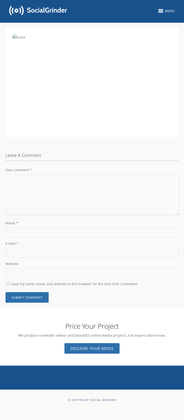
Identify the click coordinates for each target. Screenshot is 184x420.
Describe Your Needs (92, 348)
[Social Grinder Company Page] (103, 407)
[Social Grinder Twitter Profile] (81, 407)
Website (12, 263)
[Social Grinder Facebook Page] (88, 407)
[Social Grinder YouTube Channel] (95, 407)
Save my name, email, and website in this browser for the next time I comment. (74, 284)
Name (12, 223)
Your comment (19, 170)
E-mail (12, 243)
